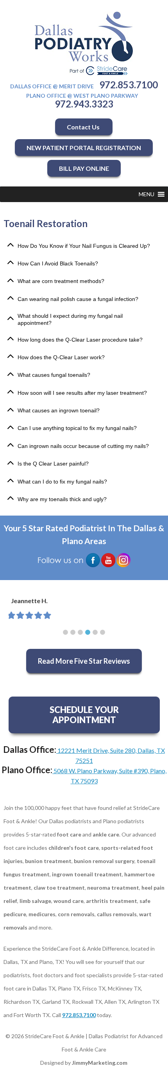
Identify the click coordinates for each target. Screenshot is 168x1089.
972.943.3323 (84, 103)
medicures (42, 914)
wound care (69, 900)
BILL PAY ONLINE (84, 168)
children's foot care (73, 847)
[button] (146, 194)
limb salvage (35, 900)
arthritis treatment (111, 900)
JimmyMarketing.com (99, 1062)
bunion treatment (48, 861)
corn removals (76, 914)
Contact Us (84, 127)
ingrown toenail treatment (87, 874)
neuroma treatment (113, 887)
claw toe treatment (59, 887)
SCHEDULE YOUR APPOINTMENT (84, 714)
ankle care (106, 834)
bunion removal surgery (104, 861)
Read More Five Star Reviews (84, 661)
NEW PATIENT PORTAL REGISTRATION (84, 147)
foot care (69, 834)
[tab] (84, 245)
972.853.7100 (128, 84)
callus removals (117, 914)
